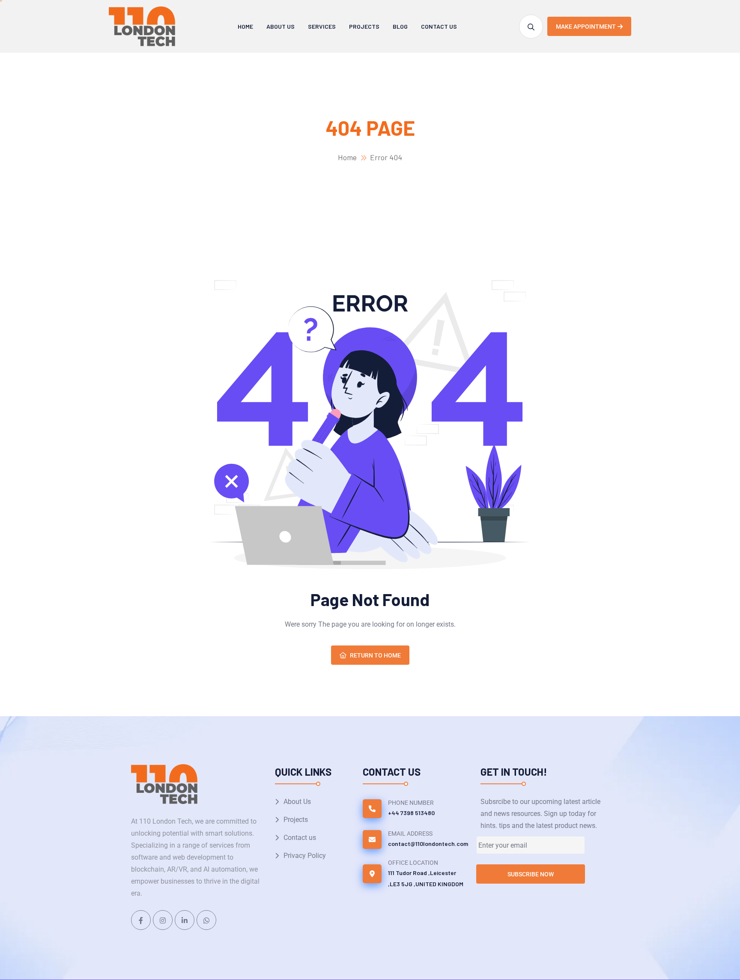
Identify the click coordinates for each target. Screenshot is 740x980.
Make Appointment (586, 26)
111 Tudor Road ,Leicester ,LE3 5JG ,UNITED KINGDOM (425, 878)
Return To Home (375, 655)
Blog (400, 26)
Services (322, 26)
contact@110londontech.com (428, 843)
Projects (364, 26)
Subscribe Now (530, 874)
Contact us (439, 26)
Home (245, 26)
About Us (280, 26)
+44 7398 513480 (411, 812)
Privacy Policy (304, 856)
